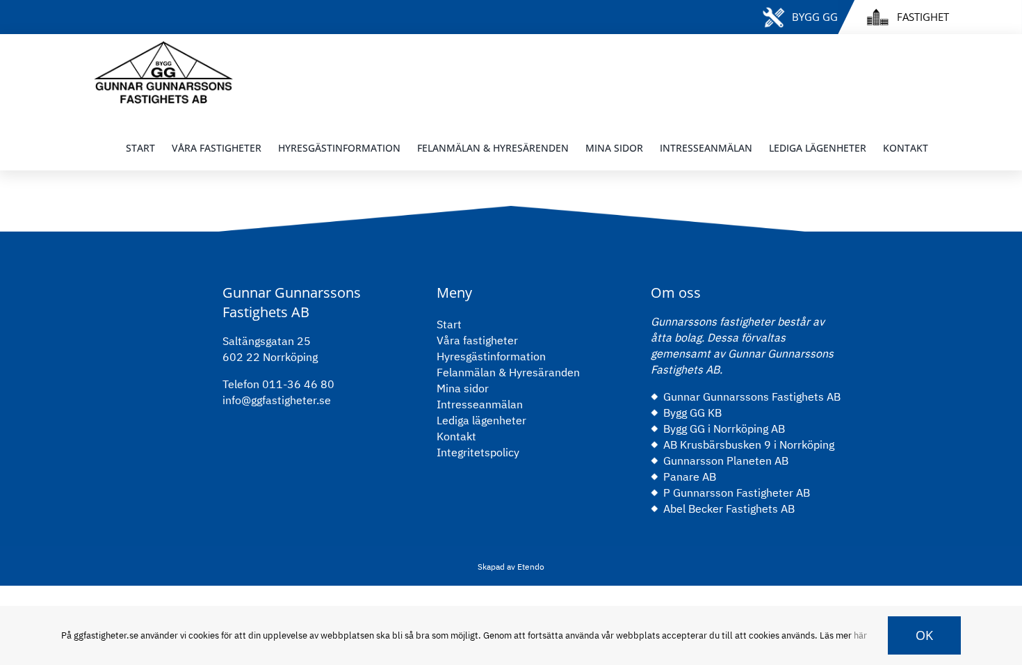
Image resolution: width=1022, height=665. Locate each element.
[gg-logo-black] (163, 47)
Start (449, 324)
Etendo (529, 566)
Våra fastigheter (477, 340)
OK (924, 635)
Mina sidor (463, 388)
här (860, 635)
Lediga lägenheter (481, 420)
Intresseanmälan (480, 404)
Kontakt (456, 436)
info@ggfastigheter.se (276, 400)
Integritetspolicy (478, 452)
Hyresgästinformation (491, 356)
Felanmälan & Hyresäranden (508, 372)
